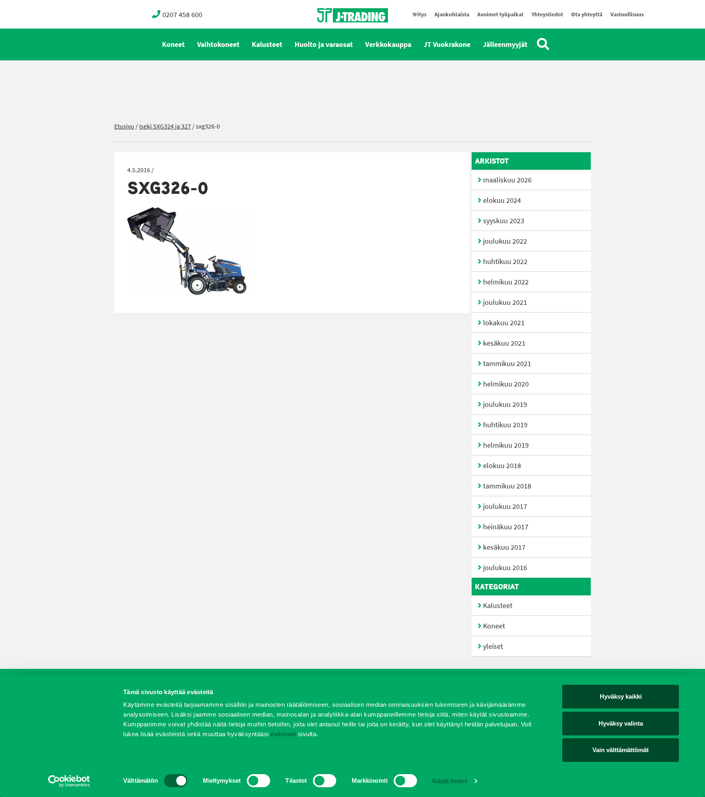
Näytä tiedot (449, 780)
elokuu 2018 (502, 466)
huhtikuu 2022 (505, 261)
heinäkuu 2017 (505, 527)
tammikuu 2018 (507, 486)
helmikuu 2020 (506, 384)
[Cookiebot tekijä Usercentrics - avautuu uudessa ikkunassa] (69, 781)
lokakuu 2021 (504, 323)
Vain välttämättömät (620, 749)
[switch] (258, 780)
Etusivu (124, 126)
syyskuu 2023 (503, 221)
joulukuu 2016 (505, 568)
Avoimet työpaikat (500, 14)
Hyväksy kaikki (621, 696)
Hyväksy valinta (621, 723)
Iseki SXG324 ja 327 (165, 126)
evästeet (282, 733)
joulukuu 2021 (505, 302)
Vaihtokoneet (218, 44)
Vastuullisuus (627, 14)
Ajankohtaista (452, 14)
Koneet (173, 44)
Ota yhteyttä (586, 14)
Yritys (419, 14)
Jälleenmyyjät (505, 44)
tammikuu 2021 (507, 364)
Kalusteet (267, 44)
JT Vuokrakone (446, 44)
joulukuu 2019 (505, 404)
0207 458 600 (182, 15)
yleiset (493, 646)
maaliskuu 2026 (507, 180)
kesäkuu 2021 (504, 343)
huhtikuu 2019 (505, 425)
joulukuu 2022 (505, 241)
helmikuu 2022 (506, 282)
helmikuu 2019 (506, 445)
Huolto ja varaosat (324, 44)
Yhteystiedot (547, 14)
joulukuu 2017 (505, 506)
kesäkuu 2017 (504, 547)
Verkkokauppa (388, 44)
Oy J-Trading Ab (337, 33)
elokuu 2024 (502, 200)
